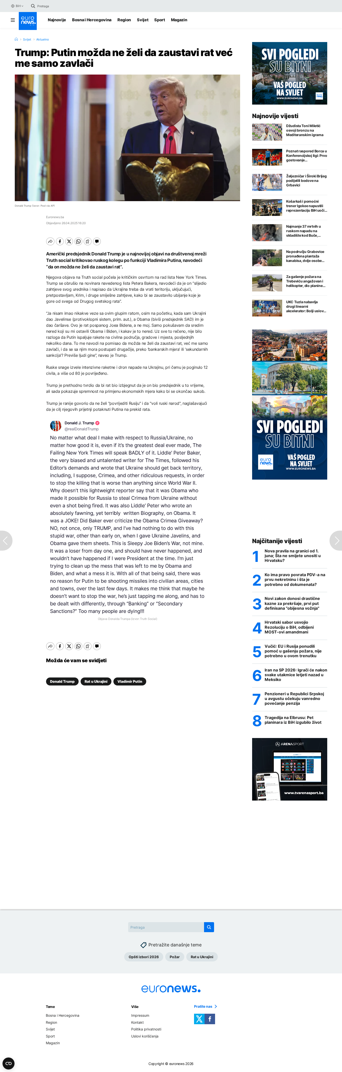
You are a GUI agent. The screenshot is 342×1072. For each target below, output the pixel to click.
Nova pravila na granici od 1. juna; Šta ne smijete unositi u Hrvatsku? (293, 556)
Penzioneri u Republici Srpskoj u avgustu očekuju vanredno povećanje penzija (294, 698)
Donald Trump (62, 681)
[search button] (33, 6)
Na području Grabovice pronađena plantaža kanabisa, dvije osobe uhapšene (305, 256)
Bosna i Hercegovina (91, 19)
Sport (159, 19)
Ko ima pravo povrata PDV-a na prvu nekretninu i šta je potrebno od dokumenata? (295, 579)
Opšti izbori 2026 (144, 957)
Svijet (142, 19)
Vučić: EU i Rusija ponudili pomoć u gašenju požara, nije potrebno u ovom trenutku (293, 651)
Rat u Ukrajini (96, 681)
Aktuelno (42, 39)
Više (134, 1006)
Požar (175, 957)
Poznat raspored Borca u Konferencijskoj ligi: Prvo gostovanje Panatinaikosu (306, 155)
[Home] (16, 39)
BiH (18, 6)
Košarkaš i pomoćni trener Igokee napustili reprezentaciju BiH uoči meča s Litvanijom (305, 206)
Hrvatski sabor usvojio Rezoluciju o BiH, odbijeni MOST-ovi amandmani (289, 627)
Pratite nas (203, 1006)
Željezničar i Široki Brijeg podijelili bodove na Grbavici (306, 180)
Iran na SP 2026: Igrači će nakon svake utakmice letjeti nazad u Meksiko (296, 675)
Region (124, 19)
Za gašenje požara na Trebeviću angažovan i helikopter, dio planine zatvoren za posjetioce (304, 281)
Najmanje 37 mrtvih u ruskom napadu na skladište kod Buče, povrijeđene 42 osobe (304, 231)
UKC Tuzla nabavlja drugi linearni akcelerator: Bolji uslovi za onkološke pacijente (305, 306)
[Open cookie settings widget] (9, 1063)
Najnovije (57, 19)
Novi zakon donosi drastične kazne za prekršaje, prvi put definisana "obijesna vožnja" (292, 603)
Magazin (179, 19)
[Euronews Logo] (28, 21)
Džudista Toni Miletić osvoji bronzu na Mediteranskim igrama (304, 130)
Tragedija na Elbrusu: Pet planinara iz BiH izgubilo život (293, 720)
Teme (50, 1006)
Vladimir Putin (129, 681)
